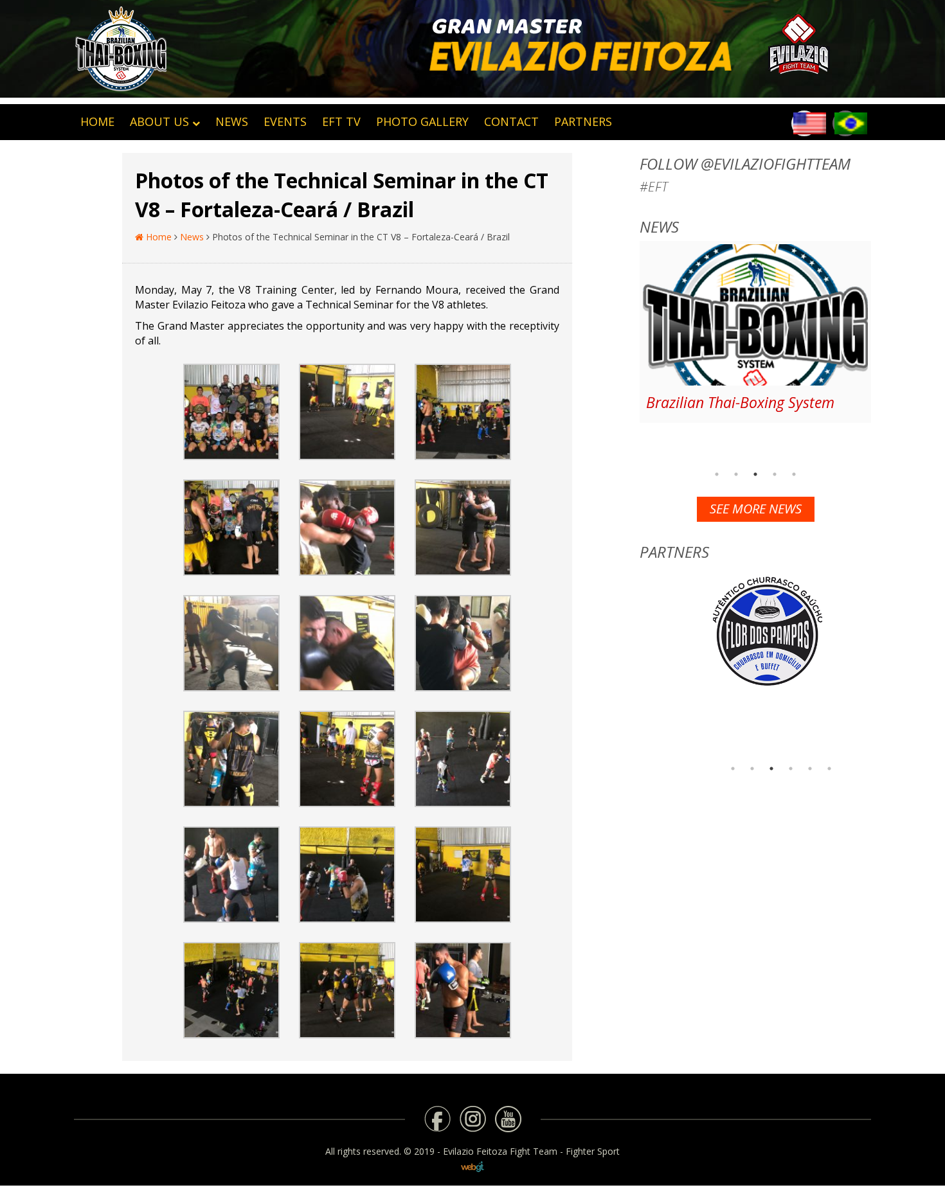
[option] (755, 332)
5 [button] (794, 474)
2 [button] (736, 474)
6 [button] (829, 768)
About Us (159, 121)
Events (285, 121)
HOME (97, 121)
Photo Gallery (422, 121)
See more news (756, 508)
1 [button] (716, 474)
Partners (583, 121)
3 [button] (755, 474)
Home (157, 237)
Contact (511, 121)
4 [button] (774, 474)
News (231, 121)
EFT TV (341, 121)
